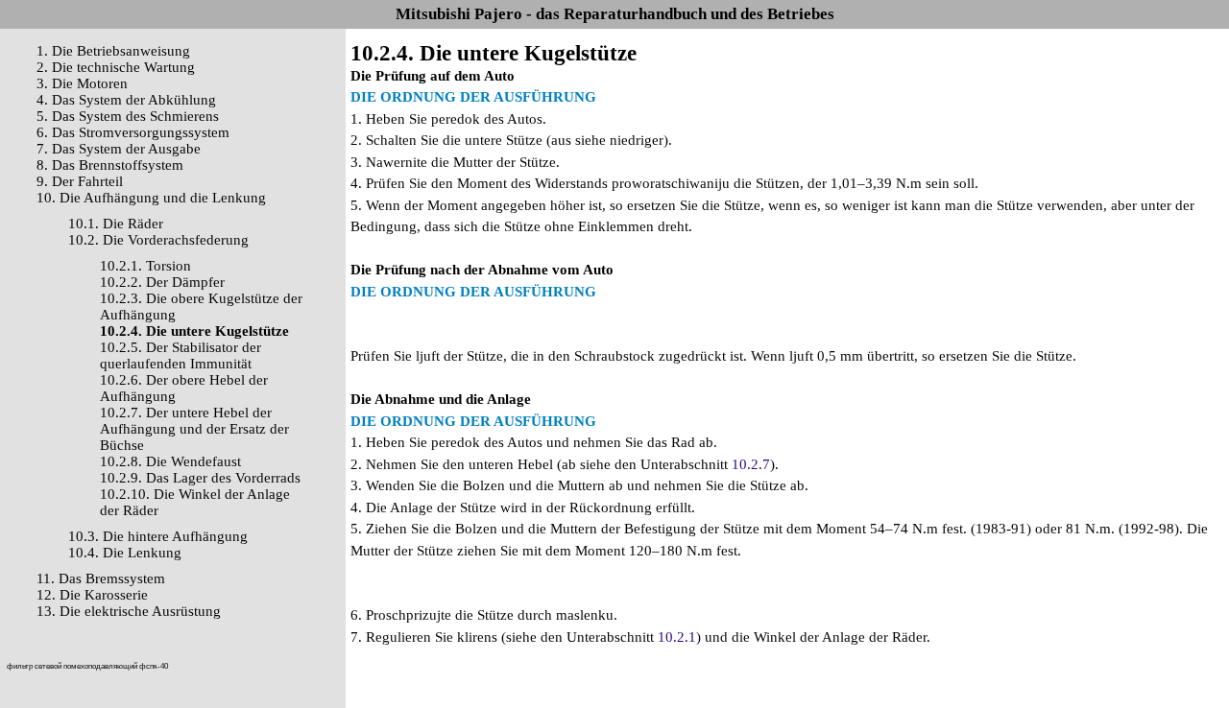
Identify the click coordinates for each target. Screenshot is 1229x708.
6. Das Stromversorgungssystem (132, 132)
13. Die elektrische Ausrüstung (128, 611)
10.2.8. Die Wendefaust (170, 461)
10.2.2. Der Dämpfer (162, 282)
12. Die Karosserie (92, 594)
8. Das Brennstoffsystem (109, 165)
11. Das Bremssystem (100, 578)
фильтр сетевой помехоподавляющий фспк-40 (87, 666)
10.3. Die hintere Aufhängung (158, 536)
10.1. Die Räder (115, 223)
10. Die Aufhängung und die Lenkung (151, 197)
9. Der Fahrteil (79, 181)
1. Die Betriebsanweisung (113, 51)
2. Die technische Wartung (115, 67)
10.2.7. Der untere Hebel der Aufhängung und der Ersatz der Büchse (194, 429)
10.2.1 (677, 637)
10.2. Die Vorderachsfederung (158, 240)
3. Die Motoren (82, 83)
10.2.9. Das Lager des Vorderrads (200, 477)
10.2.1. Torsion (145, 265)
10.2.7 (751, 464)
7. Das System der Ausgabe (118, 148)
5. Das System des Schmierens (127, 116)
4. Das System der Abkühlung (126, 99)
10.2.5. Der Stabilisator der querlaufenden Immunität (180, 355)
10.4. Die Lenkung (124, 552)
